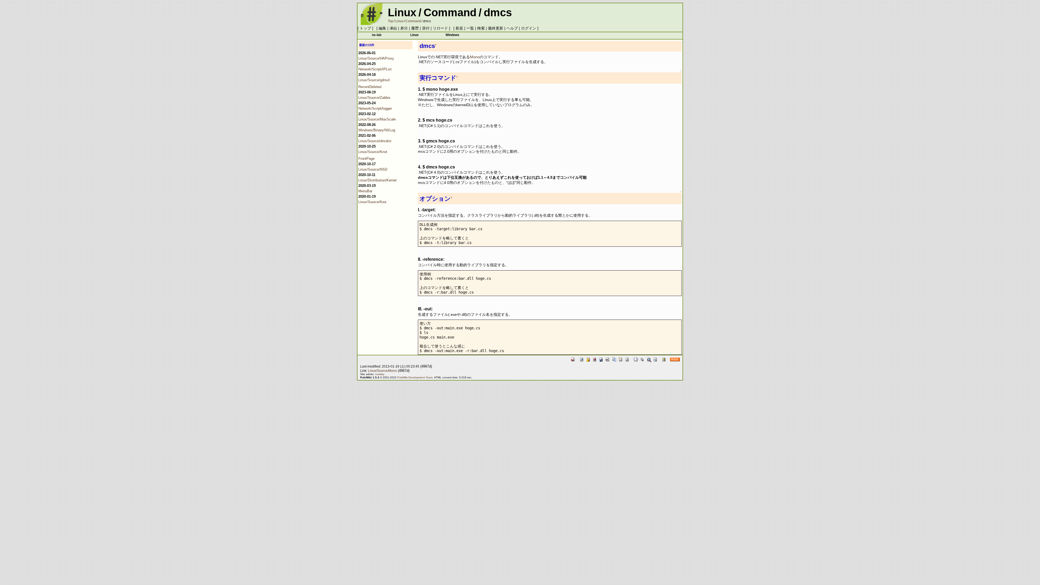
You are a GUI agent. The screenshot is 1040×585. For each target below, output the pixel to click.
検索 (481, 28)
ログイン (528, 28)
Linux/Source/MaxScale (377, 119)
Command (450, 12)
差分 (404, 28)
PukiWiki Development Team (415, 377)
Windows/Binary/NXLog (376, 130)
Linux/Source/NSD (372, 169)
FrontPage (366, 159)
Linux (402, 12)
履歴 (415, 28)
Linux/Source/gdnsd (373, 80)
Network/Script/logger (375, 108)
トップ (365, 28)
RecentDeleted (369, 87)
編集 (382, 28)
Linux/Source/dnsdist (374, 141)
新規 (459, 28)
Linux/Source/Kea (372, 202)
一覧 (470, 28)
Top (390, 21)
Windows (452, 35)
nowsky (379, 374)
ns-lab (376, 35)
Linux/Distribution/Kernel (377, 180)
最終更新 (495, 28)
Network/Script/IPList (375, 69)
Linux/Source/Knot (372, 152)
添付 (426, 28)
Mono (475, 57)
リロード (440, 28)
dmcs (498, 12)
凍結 (393, 28)
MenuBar (365, 191)
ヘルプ (512, 28)
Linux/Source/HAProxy (376, 58)
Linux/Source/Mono (382, 370)
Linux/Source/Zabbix (374, 98)
